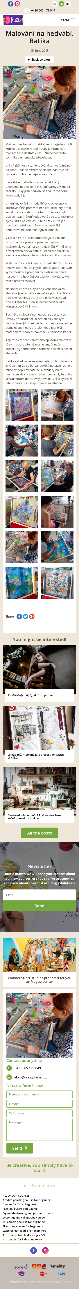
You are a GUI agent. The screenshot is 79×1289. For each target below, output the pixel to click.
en (61, 3)
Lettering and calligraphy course (24, 1217)
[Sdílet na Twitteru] (25, 616)
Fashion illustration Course (20, 1208)
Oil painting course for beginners (24, 1222)
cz (54, 3)
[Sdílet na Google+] (32, 616)
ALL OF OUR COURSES (16, 1195)
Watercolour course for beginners (24, 1230)
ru (68, 3)
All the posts (39, 833)
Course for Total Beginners (20, 1204)
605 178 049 (43, 10)
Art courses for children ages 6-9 (24, 1235)
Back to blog (40, 60)
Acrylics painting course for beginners (27, 1200)
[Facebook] (10, 4)
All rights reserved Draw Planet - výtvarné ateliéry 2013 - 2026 (39, 1281)
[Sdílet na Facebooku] (19, 616)
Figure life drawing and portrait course (28, 1213)
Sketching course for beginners (23, 1226)
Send (39, 905)
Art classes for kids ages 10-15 (22, 1239)
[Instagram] (17, 4)
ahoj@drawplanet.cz (30, 1077)
